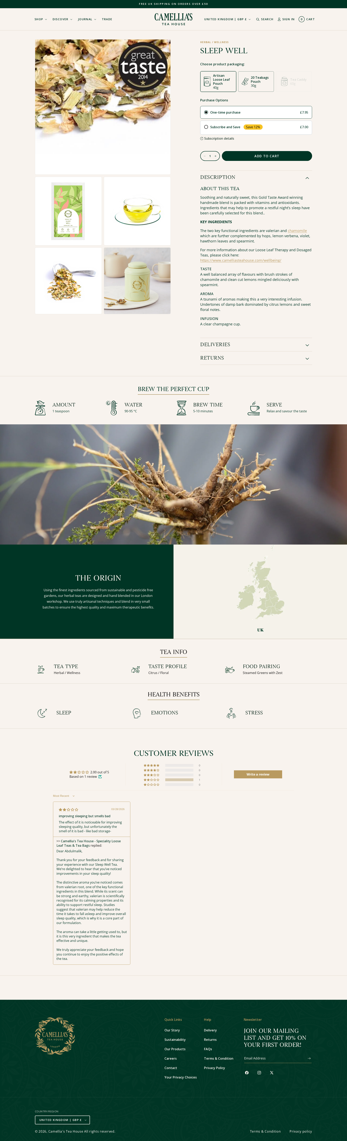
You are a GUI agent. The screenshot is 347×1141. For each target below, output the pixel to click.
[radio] (256, 112)
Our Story (172, 1030)
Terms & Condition (218, 1058)
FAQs (208, 1049)
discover (60, 19)
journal (85, 19)
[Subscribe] (307, 1058)
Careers (170, 1058)
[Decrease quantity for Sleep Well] (203, 156)
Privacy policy (301, 1131)
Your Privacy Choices (180, 1077)
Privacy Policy (214, 1068)
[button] (40, 19)
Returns (210, 1039)
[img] (68, 809)
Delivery (210, 1030)
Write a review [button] (258, 774)
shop (39, 19)
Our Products (175, 1049)
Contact (170, 1068)
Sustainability (175, 1039)
